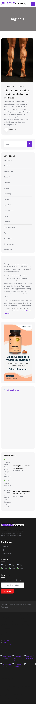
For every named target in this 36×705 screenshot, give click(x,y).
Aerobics (7, 166)
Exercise (21, 86)
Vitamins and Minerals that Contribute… (22, 492)
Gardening (7, 194)
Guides (6, 199)
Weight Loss (8, 250)
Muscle (6, 216)
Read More (13, 130)
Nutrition (7, 222)
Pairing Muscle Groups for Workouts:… (22, 467)
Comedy (7, 183)
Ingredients (8, 205)
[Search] (29, 144)
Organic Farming (9, 227)
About (5, 547)
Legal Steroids (9, 211)
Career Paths (8, 177)
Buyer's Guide (8, 171)
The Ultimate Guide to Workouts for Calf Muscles (17, 94)
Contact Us (7, 553)
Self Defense (8, 238)
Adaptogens (8, 160)
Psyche (6, 233)
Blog (4, 550)
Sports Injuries (9, 244)
